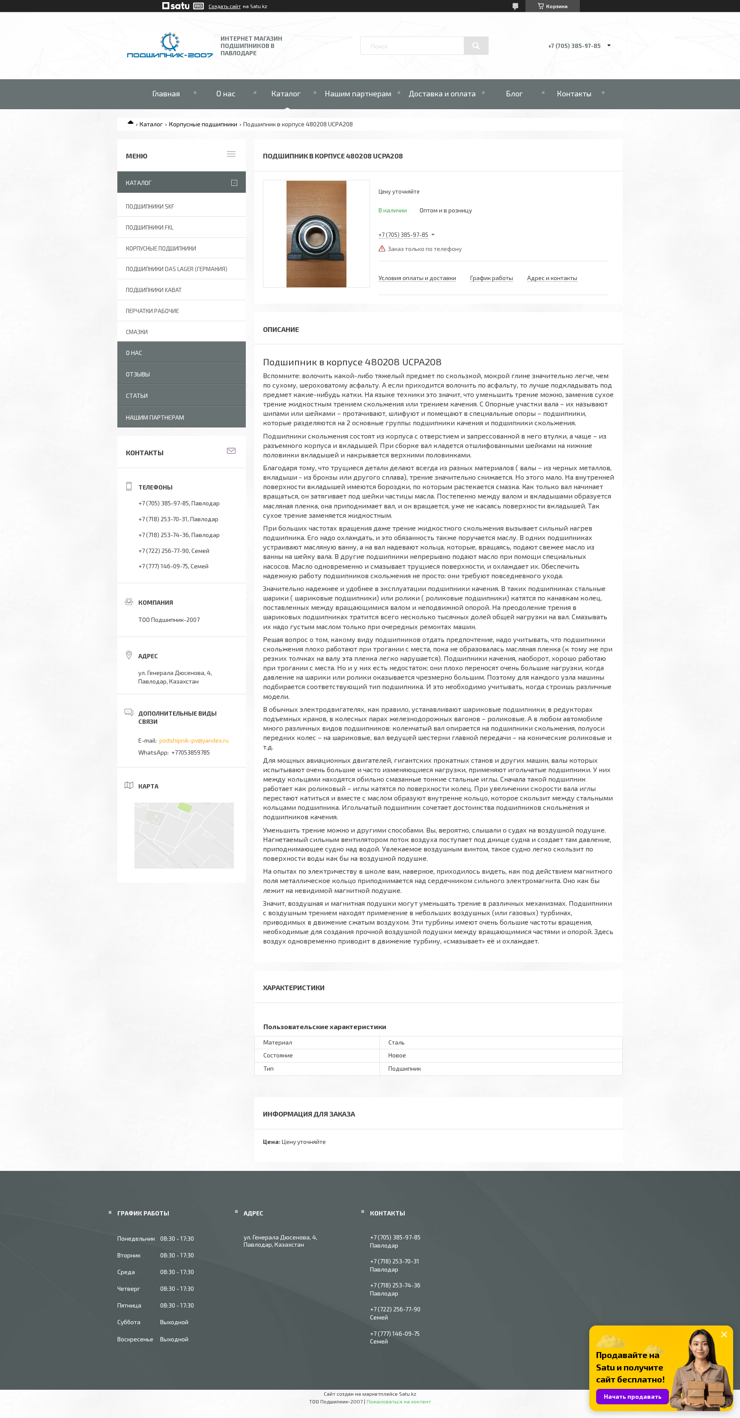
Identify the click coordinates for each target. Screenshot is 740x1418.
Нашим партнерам (358, 93)
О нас (226, 93)
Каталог (286, 93)
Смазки (137, 331)
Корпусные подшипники (203, 124)
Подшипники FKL (149, 227)
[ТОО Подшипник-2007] (170, 55)
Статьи (137, 395)
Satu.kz (407, 1394)
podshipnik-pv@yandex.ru (194, 740)
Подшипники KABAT (154, 290)
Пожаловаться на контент (399, 1401)
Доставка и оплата (442, 93)
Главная (166, 93)
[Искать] (476, 46)
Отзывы (138, 374)
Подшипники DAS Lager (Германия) (176, 269)
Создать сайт (225, 6)
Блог (514, 93)
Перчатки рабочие (152, 310)
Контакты (574, 93)
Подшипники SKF (150, 206)
